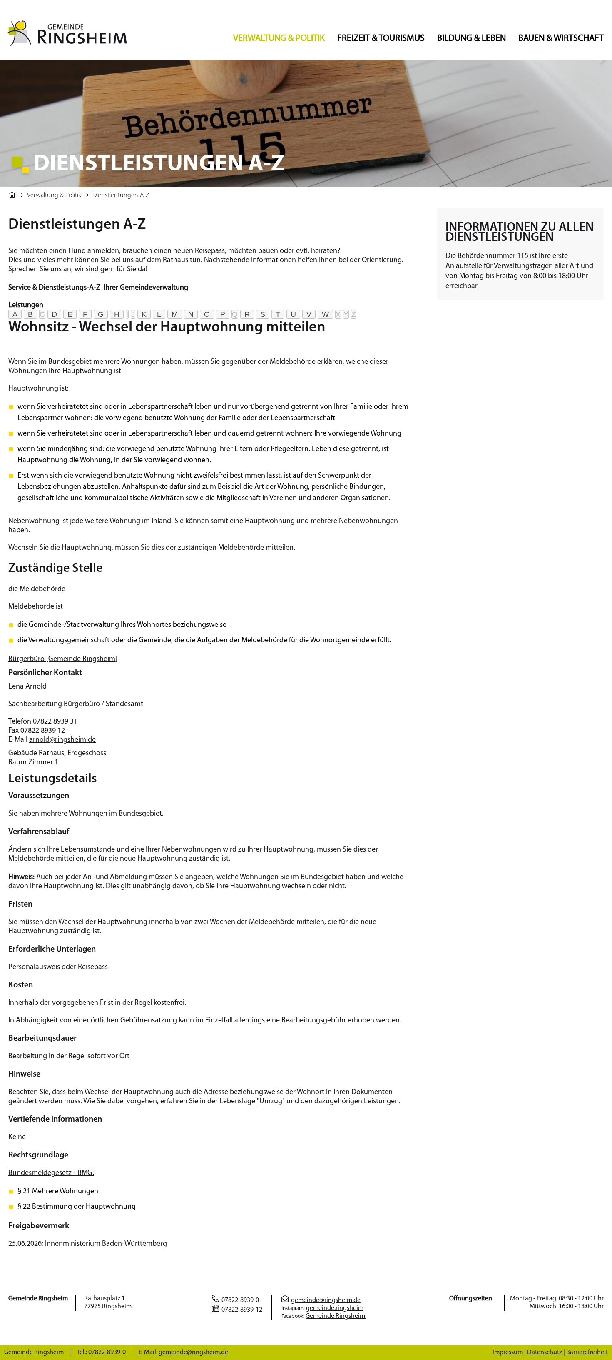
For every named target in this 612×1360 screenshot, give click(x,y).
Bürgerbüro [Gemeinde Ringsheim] (62, 659)
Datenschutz (544, 1352)
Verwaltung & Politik (279, 38)
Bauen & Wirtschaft (561, 38)
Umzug (270, 1101)
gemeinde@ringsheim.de (326, 1300)
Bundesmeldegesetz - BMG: (51, 1173)
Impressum (508, 1352)
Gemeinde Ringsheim (336, 1316)
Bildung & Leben (471, 38)
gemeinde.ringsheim (334, 1308)
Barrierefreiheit (587, 1352)
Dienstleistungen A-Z (120, 195)
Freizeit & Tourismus (381, 38)
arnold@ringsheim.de (62, 740)
